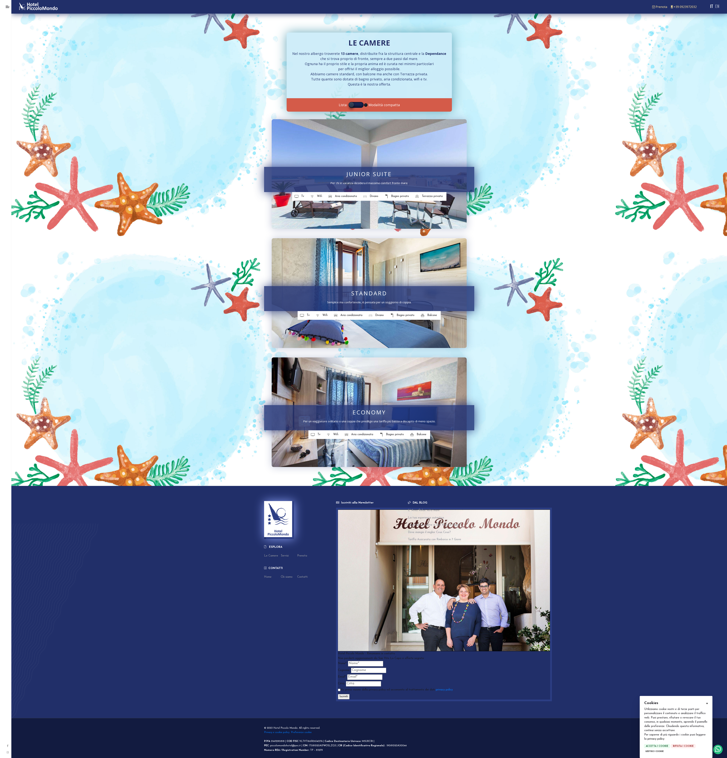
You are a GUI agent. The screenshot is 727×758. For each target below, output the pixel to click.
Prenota (661, 7)
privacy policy (655, 739)
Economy (369, 412)
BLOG (423, 502)
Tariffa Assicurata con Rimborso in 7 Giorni (434, 539)
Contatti (302, 577)
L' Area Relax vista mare (424, 510)
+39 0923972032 (685, 7)
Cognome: (344, 670)
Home (267, 577)
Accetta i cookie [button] (657, 746)
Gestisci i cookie (654, 751)
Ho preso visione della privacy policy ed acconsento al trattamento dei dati (396, 689)
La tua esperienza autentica (426, 517)
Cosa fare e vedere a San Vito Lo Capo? (434, 525)
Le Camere (271, 555)
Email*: (342, 677)
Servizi (285, 555)
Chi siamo (287, 577)
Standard (369, 293)
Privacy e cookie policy (276, 732)
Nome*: (342, 663)
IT (711, 6)
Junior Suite (369, 174)
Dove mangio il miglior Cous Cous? (429, 532)
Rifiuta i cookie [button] (683, 746)
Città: (341, 683)
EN (717, 6)
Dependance (435, 53)
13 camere (349, 53)
